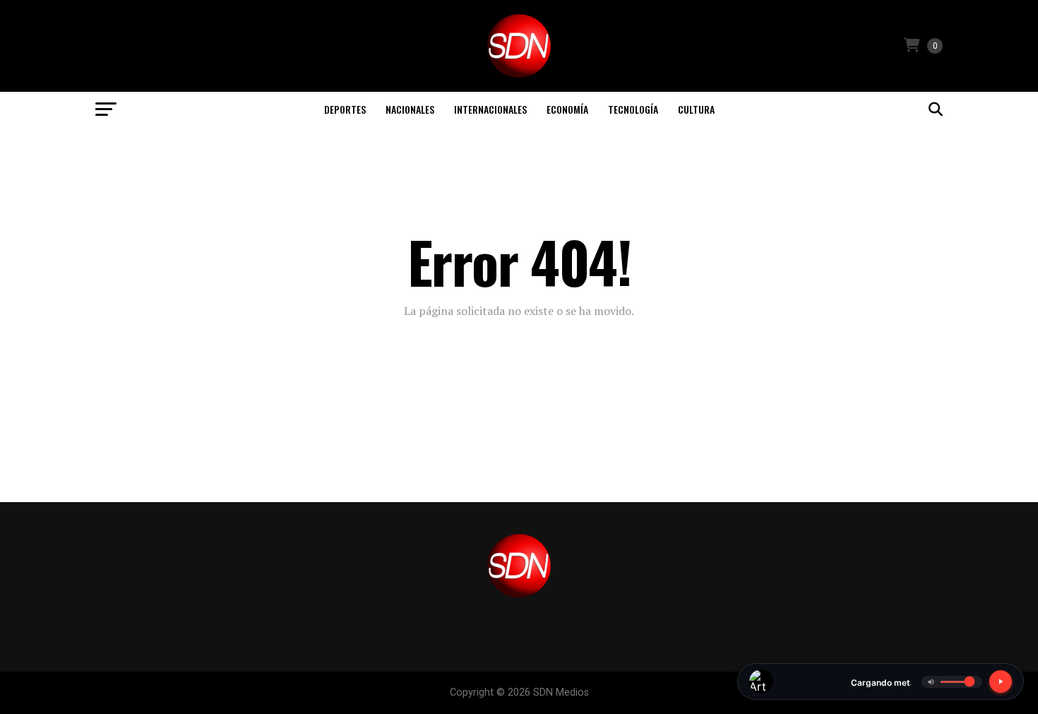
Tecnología (633, 109)
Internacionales (490, 109)
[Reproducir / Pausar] (1000, 681)
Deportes (345, 109)
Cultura (696, 109)
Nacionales (410, 109)
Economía (567, 109)
